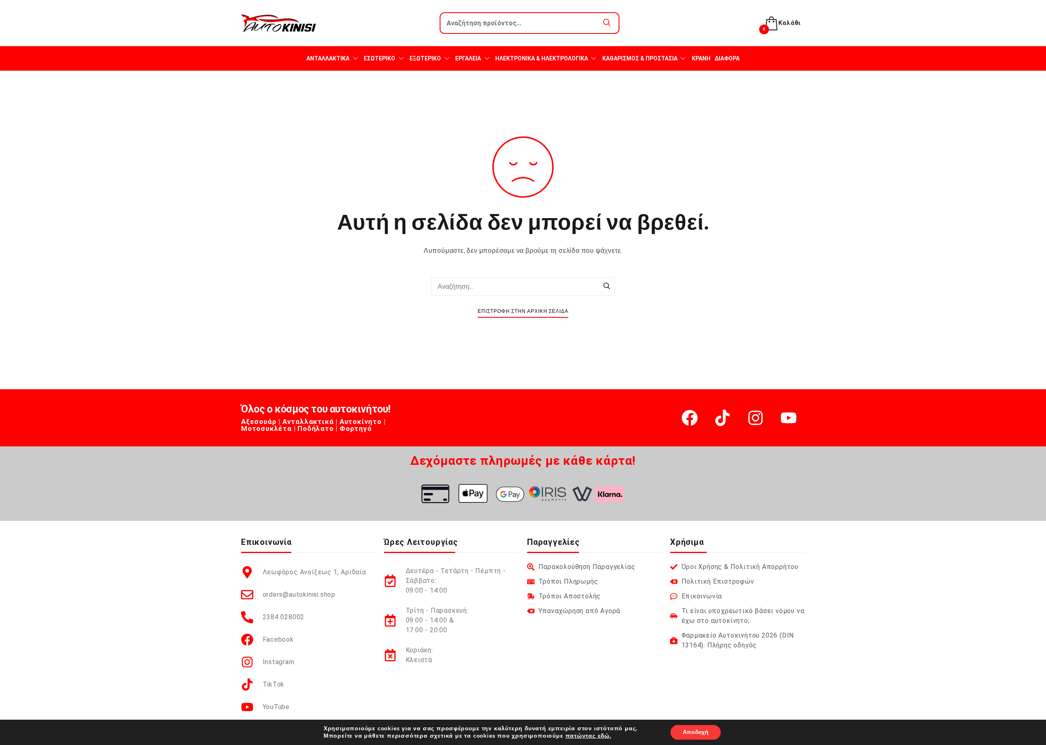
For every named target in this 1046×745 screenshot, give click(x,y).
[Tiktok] (722, 417)
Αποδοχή (696, 732)
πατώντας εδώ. (588, 736)
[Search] (607, 287)
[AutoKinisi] (278, 23)
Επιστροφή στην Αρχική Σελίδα (523, 311)
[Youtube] (788, 417)
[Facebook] (689, 417)
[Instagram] (755, 417)
